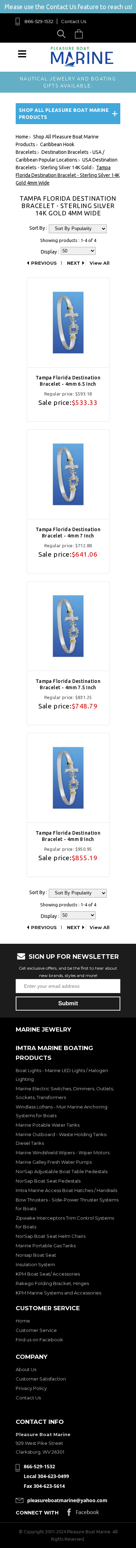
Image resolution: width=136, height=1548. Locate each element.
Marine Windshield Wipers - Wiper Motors (62, 1152)
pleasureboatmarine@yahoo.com (67, 1500)
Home (23, 1321)
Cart (80, 34)
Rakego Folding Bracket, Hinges (52, 1283)
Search (62, 34)
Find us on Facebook (39, 1339)
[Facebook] (83, 1514)
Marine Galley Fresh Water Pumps (54, 1162)
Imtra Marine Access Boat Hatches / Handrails (66, 1190)
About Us (26, 1369)
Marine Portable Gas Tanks (46, 1245)
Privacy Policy (31, 1388)
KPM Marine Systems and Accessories (58, 1293)
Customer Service (36, 1330)
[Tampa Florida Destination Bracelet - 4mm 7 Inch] (68, 474)
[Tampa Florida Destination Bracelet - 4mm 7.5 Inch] (68, 626)
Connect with (37, 1513)
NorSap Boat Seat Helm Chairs (50, 1236)
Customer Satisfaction (41, 1379)
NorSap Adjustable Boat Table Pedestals (61, 1171)
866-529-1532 (38, 21)
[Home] (82, 65)
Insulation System (35, 1264)
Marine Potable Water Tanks (48, 1125)
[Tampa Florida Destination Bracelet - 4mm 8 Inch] (68, 778)
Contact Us (73, 21)
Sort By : (38, 228)
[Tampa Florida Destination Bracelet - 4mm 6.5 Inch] (68, 322)
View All (99, 263)
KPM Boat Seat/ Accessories (48, 1274)
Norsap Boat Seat (36, 1255)
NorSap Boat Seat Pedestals (48, 1181)
